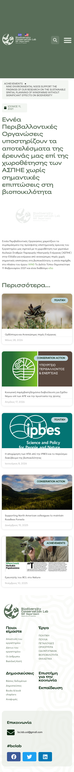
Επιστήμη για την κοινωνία (48, 677)
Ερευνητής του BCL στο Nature (22, 577)
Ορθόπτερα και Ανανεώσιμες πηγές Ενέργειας (30, 334)
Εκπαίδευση (50, 688)
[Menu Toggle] (68, 40)
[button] (14, 756)
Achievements (13, 84)
